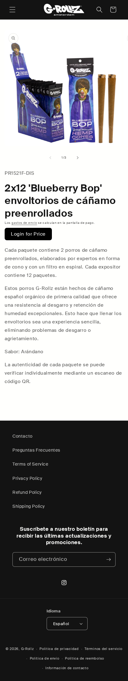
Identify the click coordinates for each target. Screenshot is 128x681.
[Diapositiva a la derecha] (78, 158)
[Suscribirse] (108, 559)
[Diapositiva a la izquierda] (50, 158)
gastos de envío (24, 223)
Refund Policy (27, 492)
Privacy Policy (27, 478)
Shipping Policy (28, 506)
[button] (12, 9)
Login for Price (28, 234)
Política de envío (44, 658)
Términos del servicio (103, 649)
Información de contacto (66, 668)
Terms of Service (30, 464)
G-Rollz (27, 649)
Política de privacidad (59, 649)
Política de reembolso (84, 658)
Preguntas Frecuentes (36, 450)
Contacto (22, 436)
